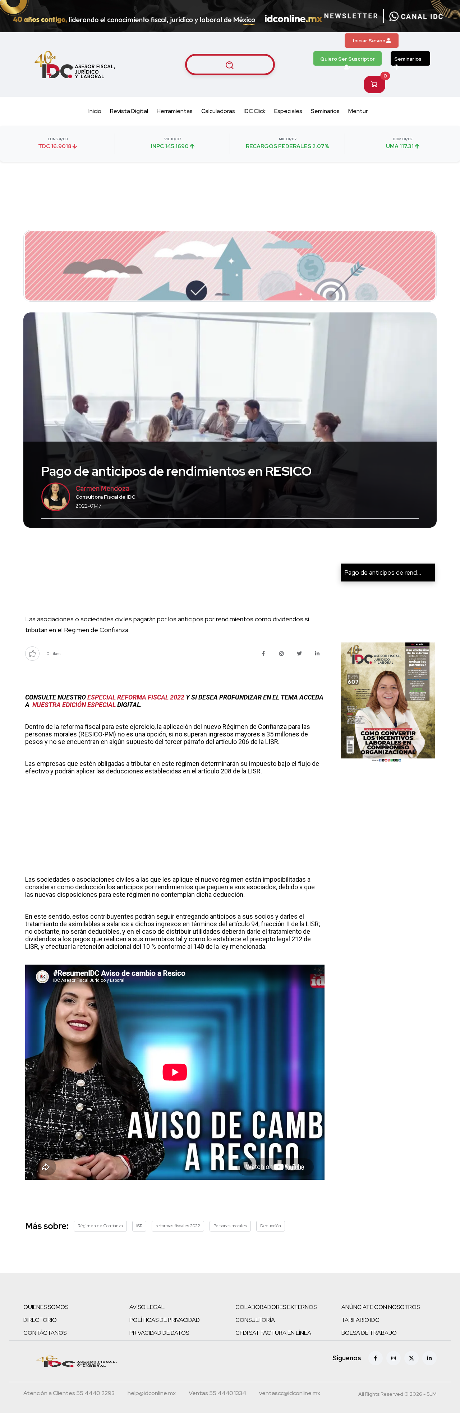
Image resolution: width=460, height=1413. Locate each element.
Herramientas (175, 111)
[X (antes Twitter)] (411, 1358)
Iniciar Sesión (369, 40)
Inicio (94, 111)
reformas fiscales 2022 (178, 1226)
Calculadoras (218, 111)
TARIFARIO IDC (360, 1320)
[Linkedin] (429, 1358)
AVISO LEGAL (147, 1307)
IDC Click (255, 111)
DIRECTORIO (40, 1320)
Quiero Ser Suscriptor (347, 59)
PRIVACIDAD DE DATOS (159, 1333)
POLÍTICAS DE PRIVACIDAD (164, 1320)
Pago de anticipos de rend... (382, 572)
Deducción (270, 1226)
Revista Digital (129, 111)
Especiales (288, 111)
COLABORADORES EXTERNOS (276, 1307)
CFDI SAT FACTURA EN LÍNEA (273, 1333)
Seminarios (408, 59)
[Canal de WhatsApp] (416, 16)
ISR (139, 1226)
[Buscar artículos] (230, 64)
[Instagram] (393, 1358)
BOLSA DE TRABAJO (369, 1333)
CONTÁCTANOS (44, 1333)
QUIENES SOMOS (45, 1307)
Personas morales (230, 1226)
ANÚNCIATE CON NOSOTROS (380, 1307)
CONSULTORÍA (255, 1320)
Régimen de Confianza (100, 1226)
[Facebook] (375, 1358)
